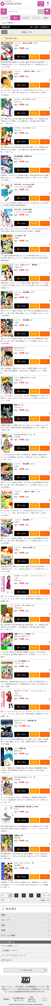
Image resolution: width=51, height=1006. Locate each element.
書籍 (15, 18)
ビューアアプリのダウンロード (13, 955)
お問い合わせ (6, 960)
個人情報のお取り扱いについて (19, 999)
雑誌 (46, 18)
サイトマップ (44, 999)
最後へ (44, 900)
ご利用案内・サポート (10, 951)
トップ (5, 18)
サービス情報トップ (9, 946)
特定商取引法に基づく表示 (32, 999)
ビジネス (25, 18)
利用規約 (6, 999)
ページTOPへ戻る (25, 970)
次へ (45, 895)
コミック (35, 18)
